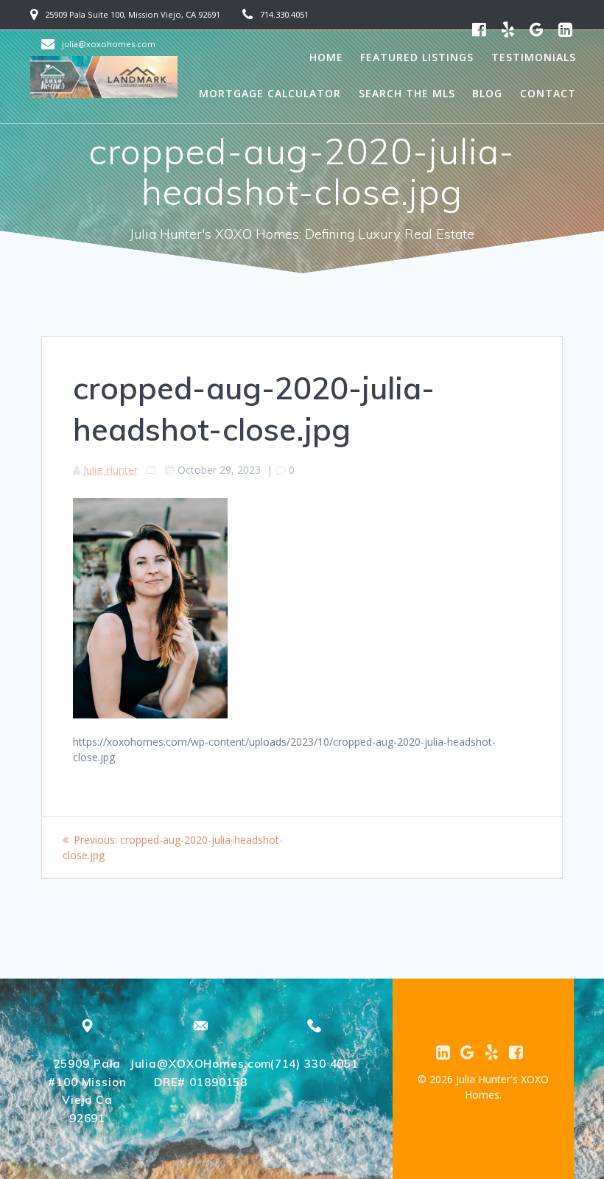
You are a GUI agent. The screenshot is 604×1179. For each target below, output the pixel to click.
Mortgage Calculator (270, 93)
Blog (487, 93)
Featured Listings (417, 57)
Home (326, 57)
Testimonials (533, 57)
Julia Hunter (110, 470)
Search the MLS (407, 93)
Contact (548, 93)
